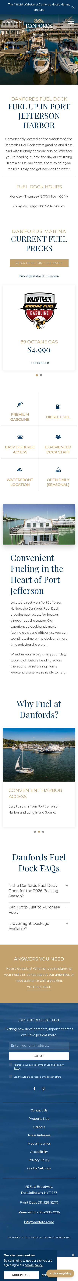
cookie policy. (34, 1265)
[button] (73, 7)
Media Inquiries (39, 1143)
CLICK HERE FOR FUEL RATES (39, 263)
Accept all (21, 1274)
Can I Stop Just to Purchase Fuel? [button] (34, 910)
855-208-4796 (49, 1212)
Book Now (12, 21)
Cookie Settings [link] (39, 1168)
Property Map (39, 1118)
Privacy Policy (39, 1160)
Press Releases (39, 1135)
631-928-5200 (47, 1202)
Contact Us (39, 1110)
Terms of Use (43, 1064)
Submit (39, 1056)
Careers (39, 1127)
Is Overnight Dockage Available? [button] (29, 926)
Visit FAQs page (39, 987)
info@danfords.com (39, 1222)
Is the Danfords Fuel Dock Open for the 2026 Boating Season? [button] (33, 890)
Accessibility (39, 1152)
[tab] (37, 375)
